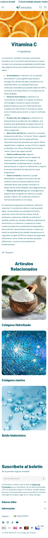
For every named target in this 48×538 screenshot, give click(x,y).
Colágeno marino (13, 380)
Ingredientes (25, 51)
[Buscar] (40, 7)
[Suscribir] (43, 478)
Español (5, 516)
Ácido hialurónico (14, 435)
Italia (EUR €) (22, 516)
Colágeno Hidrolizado (16, 325)
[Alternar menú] (2, 7)
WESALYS (13, 532)
